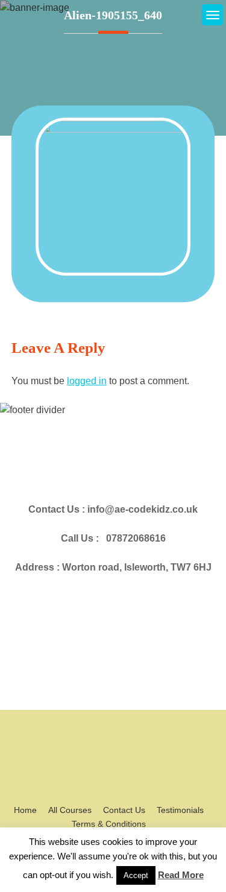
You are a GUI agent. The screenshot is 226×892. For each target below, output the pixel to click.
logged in (87, 381)
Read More (181, 875)
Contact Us (124, 810)
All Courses (70, 810)
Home (25, 810)
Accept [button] (136, 875)
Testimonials (180, 810)
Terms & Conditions (109, 824)
